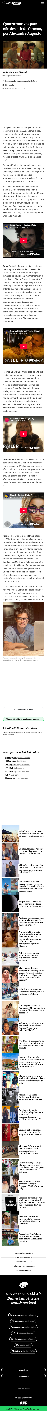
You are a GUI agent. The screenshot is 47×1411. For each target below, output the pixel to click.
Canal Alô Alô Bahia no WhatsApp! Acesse (23, 719)
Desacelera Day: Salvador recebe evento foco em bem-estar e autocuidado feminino (30, 1237)
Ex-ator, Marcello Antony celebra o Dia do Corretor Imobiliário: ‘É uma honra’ (31, 851)
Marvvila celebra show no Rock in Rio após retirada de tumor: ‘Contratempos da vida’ (31, 1079)
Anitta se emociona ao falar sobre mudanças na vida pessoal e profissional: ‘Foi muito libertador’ (31, 921)
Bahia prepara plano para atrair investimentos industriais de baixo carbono (31, 956)
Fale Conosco (24, 1376)
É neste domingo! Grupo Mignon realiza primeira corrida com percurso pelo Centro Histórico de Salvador (31, 1167)
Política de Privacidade (23, 1388)
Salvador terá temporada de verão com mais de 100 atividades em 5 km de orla (31, 833)
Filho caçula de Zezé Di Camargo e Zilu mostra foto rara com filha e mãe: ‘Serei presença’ (32, 1009)
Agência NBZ (23, 1404)
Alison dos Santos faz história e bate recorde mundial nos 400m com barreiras (30, 1220)
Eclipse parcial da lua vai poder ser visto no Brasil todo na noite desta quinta (31, 903)
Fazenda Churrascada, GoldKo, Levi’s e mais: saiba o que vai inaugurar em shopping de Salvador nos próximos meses (31, 1062)
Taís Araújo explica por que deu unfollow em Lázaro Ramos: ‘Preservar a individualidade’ (31, 1026)
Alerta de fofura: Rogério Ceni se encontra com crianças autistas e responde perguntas (30, 1149)
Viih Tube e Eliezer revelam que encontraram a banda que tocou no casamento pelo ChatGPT (31, 868)
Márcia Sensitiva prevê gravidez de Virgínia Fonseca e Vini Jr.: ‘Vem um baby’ (31, 1185)
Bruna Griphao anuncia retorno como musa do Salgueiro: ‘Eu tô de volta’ (30, 1132)
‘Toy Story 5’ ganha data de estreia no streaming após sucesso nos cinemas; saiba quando (31, 1044)
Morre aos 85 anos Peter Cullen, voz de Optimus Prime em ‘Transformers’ (30, 1097)
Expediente (23, 1370)
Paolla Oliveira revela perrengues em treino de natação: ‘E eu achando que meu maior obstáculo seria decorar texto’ (31, 886)
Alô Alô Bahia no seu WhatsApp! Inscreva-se (23, 1409)
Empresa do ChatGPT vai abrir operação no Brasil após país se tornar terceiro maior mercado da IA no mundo (31, 1202)
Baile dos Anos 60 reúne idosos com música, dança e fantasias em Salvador (31, 991)
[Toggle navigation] (42, 3)
